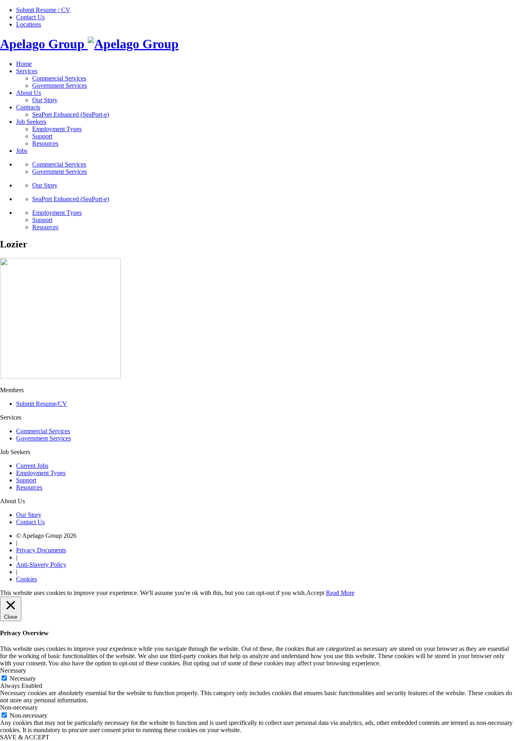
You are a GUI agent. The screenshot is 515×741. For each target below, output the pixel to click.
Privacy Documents (41, 550)
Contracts (28, 107)
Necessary (23, 678)
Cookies (26, 579)
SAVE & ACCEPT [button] (24, 737)
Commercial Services (59, 78)
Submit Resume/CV (41, 403)
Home (24, 63)
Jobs (21, 150)
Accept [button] (315, 592)
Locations (28, 24)
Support (42, 136)
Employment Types (57, 129)
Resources (45, 143)
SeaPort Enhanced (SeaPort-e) (70, 114)
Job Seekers (31, 121)
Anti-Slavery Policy (41, 564)
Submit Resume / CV (43, 9)
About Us (28, 92)
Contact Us (30, 17)
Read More (340, 592)
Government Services (59, 85)
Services (26, 71)
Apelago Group (44, 44)
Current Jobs (32, 465)
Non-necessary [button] (19, 707)
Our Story (45, 100)
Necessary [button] (13, 670)
